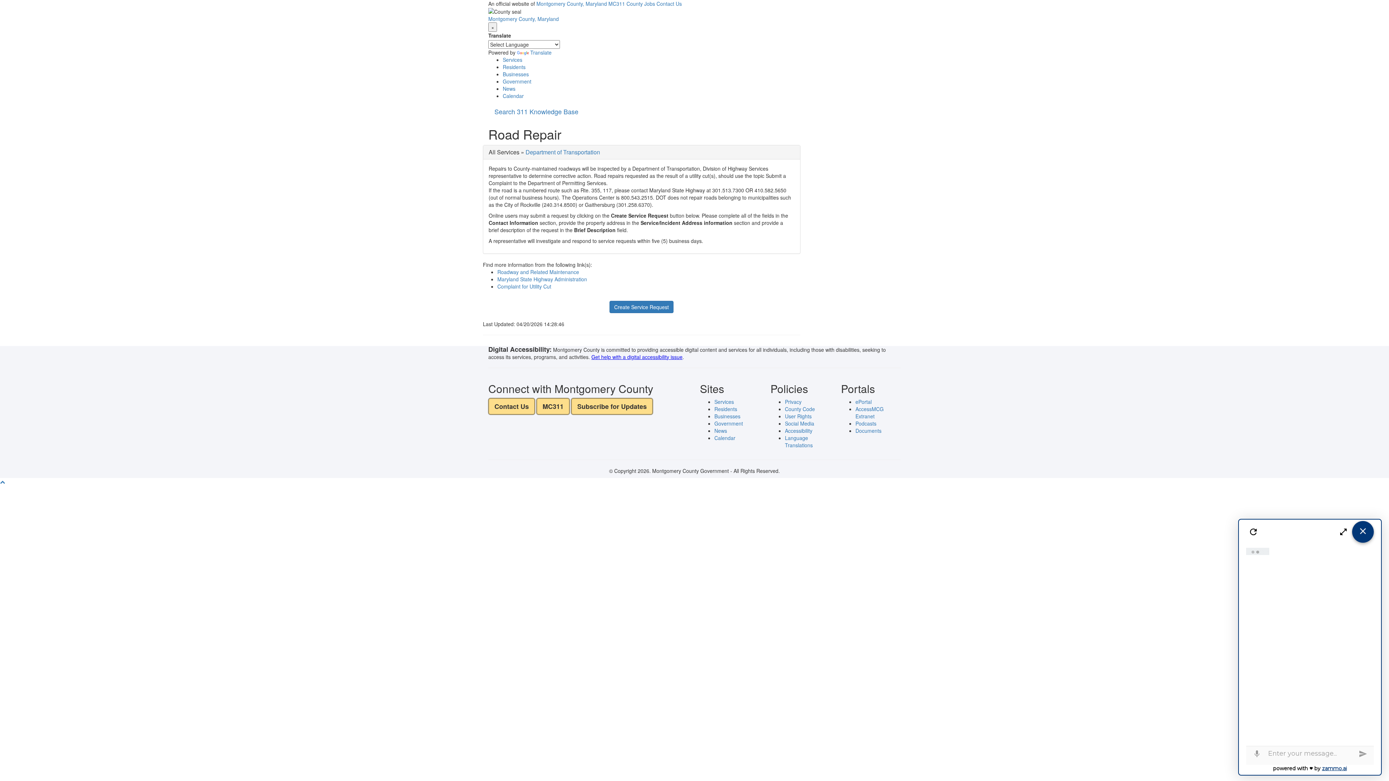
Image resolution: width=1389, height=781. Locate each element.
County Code (800, 409)
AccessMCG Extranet (869, 412)
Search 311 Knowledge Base (536, 111)
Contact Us (669, 3)
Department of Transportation (563, 152)
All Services (504, 152)
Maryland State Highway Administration (542, 279)
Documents (868, 430)
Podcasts (865, 423)
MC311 (616, 3)
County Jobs (640, 3)
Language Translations (799, 441)
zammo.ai (1334, 768)
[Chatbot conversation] (1310, 645)
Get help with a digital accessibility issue (637, 356)
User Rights (798, 416)
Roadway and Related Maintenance (538, 272)
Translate (499, 35)
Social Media (799, 423)
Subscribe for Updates (612, 406)
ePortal (863, 401)
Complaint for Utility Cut (524, 286)
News (509, 88)
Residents (514, 67)
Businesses (516, 74)
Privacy (793, 401)
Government (517, 81)
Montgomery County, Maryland (571, 3)
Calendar (513, 95)
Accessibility (798, 430)
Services (512, 59)
